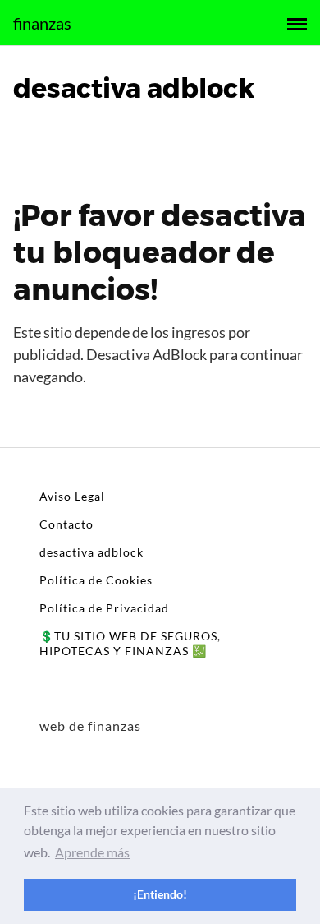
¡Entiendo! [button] (160, 894)
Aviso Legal (72, 496)
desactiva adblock (91, 552)
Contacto (66, 524)
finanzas (42, 23)
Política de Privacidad (104, 608)
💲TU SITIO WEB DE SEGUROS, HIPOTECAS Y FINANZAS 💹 (130, 643)
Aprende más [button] (92, 852)
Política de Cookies (96, 580)
